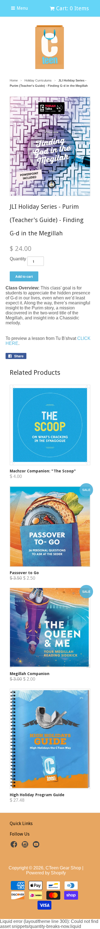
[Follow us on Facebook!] (15, 846)
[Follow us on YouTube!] (37, 846)
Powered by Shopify (46, 873)
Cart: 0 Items (72, 8)
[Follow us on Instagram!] (26, 846)
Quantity (18, 258)
